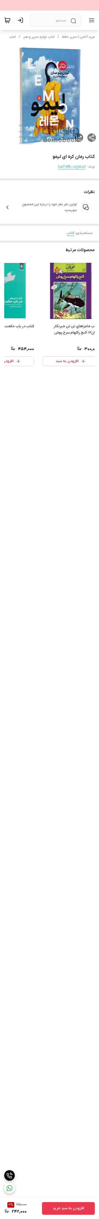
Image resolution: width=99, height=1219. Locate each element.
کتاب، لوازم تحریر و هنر (38, 37)
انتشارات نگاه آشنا (72, 166)
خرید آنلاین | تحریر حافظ (78, 37)
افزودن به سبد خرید (68, 1208)
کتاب (12, 37)
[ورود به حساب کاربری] (21, 20)
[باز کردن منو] (90, 20)
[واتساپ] (9, 1188)
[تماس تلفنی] (9, 1175)
